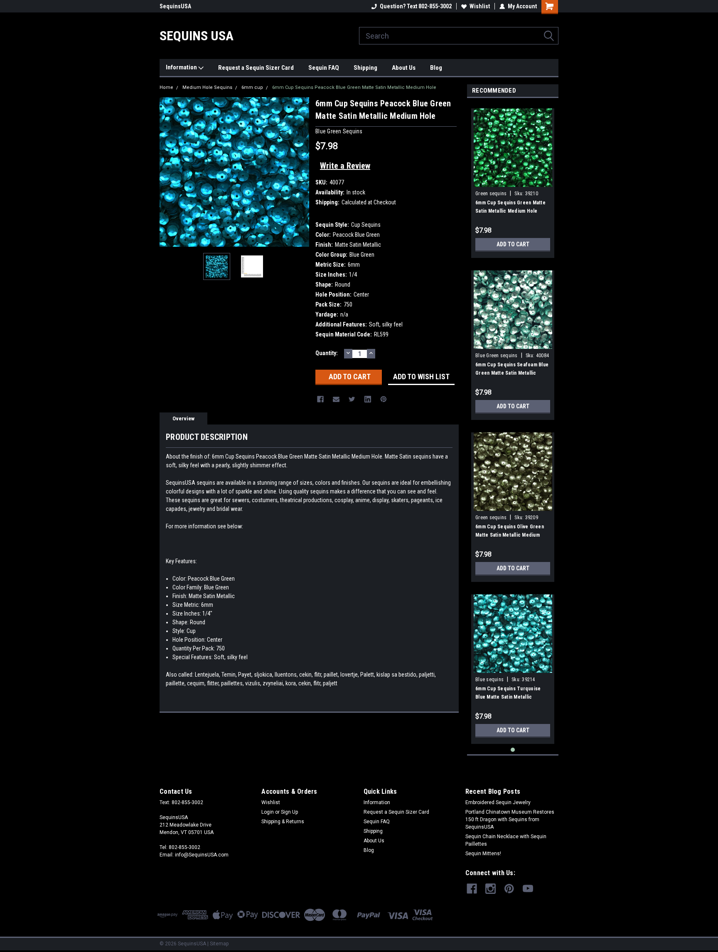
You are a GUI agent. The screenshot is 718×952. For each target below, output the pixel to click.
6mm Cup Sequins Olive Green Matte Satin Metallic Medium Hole (509, 535)
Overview (183, 418)
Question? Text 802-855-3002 (416, 6)
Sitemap (219, 944)
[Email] (336, 399)
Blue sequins (489, 679)
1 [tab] (513, 750)
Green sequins (491, 193)
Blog (436, 67)
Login (267, 812)
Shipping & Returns (282, 821)
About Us (404, 67)
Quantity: (326, 353)
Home (166, 87)
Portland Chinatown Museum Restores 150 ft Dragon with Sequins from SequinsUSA (509, 819)
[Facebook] (320, 399)
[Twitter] (352, 399)
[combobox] (458, 35)
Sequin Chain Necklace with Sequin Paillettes (505, 840)
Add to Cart (513, 244)
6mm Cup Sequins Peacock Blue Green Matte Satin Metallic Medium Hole (354, 87)
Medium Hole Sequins (207, 87)
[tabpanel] (512, 180)
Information (182, 67)
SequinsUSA (175, 6)
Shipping (365, 67)
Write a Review (345, 166)
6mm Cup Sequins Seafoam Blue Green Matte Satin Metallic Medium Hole (511, 373)
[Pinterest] (383, 399)
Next (301, 171)
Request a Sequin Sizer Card (256, 67)
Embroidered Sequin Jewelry (498, 802)
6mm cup (252, 87)
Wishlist (480, 6)
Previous (168, 171)
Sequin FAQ (323, 67)
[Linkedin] (367, 399)
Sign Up (289, 812)
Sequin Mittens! (483, 853)
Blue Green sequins (496, 355)
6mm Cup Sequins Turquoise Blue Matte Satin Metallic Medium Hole (508, 697)
